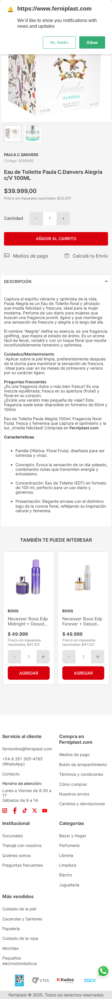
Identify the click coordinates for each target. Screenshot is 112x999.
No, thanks (59, 42)
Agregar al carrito (29, 673)
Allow (92, 42)
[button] (26, 255)
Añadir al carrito (56, 238)
